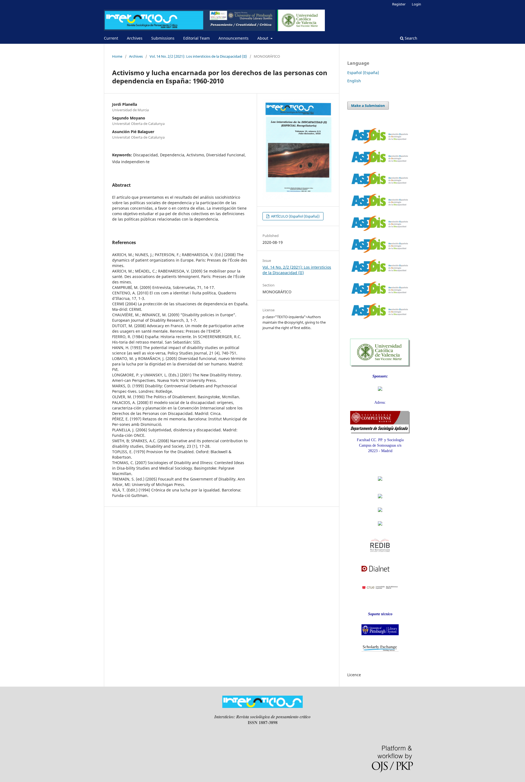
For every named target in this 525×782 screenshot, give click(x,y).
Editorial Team (196, 38)
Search (410, 38)
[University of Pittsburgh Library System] (380, 637)
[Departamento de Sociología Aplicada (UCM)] (380, 432)
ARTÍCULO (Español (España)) (295, 216)
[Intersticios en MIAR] (380, 527)
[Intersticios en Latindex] (380, 500)
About (263, 38)
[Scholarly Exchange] (380, 650)
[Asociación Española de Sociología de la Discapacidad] (380, 392)
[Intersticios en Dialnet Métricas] (380, 484)
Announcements (233, 38)
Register (399, 4)
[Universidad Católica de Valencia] (380, 366)
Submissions (162, 38)
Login (416, 4)
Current (111, 38)
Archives (134, 38)
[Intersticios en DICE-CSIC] (380, 515)
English (354, 80)
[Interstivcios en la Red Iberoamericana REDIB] (380, 554)
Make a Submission (368, 105)
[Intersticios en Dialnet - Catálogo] (380, 574)
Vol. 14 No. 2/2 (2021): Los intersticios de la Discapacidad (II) (198, 56)
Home (117, 56)
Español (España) (363, 72)
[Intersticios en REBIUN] (380, 593)
